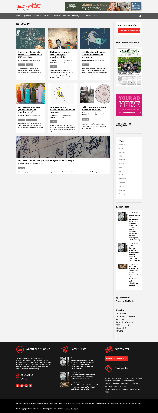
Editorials (122, 160)
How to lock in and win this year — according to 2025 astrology (30, 54)
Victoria (121, 156)
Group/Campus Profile (121, 384)
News (18, 16)
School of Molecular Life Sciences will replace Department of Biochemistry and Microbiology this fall (84, 387)
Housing (122, 194)
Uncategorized (31, 120)
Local (121, 148)
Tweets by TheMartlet (125, 301)
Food (121, 175)
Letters (121, 163)
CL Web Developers (72, 409)
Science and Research (113, 389)
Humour (66, 16)
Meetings (76, 16)
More (96, 16)
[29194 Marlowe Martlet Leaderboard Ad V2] (103, 10)
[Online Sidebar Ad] (129, 115)
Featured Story (128, 381)
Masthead (87, 16)
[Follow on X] (26, 385)
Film (120, 171)
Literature (122, 179)
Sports (121, 186)
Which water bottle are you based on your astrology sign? (29, 110)
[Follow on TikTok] (30, 385)
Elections (116, 381)
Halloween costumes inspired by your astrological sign (60, 54)
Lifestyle (29, 65)
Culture (47, 16)
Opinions (27, 16)
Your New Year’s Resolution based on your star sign (62, 110)
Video (107, 392)
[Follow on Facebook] (17, 385)
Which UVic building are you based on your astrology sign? (46, 160)
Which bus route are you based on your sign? (94, 108)
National (122, 152)
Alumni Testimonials (113, 378)
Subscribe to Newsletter (129, 31)
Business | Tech (129, 378)
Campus (56, 16)
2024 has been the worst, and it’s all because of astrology (94, 54)
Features (37, 16)
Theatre (122, 182)
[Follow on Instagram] (22, 385)
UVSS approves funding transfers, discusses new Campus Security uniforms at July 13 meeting (134, 253)
